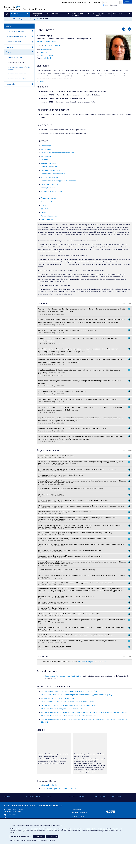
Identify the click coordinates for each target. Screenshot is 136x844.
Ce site (106, 5)
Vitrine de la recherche (49, 785)
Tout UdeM (114, 5)
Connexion (95, 2)
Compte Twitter (47, 55)
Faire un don (116, 797)
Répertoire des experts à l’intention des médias (58, 788)
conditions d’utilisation (47, 840)
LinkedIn (44, 52)
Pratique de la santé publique (51, 191)
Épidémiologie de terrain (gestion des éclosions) (58, 181)
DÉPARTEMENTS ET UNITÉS (34, 797)
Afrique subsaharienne (49, 216)
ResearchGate (46, 50)
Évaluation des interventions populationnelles (57, 153)
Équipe (21, 19)
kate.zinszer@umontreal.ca (46, 41)
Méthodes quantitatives (49, 163)
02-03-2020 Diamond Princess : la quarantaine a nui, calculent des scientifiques (69, 691)
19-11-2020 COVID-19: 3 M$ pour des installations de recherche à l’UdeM (68, 702)
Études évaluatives (48, 202)
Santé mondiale (46, 149)
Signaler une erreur (78, 816)
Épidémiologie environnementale (53, 174)
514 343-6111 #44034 (52, 45)
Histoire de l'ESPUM (13, 42)
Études (49, 797)
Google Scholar (46, 58)
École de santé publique (35, 9)
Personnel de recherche (17, 74)
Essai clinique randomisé (50, 184)
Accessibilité (83, 813)
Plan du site (75, 813)
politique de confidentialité (26, 840)
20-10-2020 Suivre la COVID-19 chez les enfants (58, 698)
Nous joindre (10, 84)
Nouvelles (9, 47)
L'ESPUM (14, 19)
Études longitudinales (49, 198)
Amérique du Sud (47, 219)
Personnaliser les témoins (20, 836)
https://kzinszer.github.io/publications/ (92, 661)
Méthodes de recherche (50, 167)
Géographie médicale (48, 188)
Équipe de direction (15, 57)
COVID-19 (44, 205)
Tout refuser (39, 836)
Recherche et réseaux (77, 797)
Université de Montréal (12, 7)
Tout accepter (52, 836)
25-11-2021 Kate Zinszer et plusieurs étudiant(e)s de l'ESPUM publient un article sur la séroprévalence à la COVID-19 (84, 712)
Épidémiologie (46, 146)
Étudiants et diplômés (98, 797)
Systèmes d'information (49, 177)
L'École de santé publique (15, 31)
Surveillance (45, 160)
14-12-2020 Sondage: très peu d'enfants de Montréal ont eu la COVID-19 (68, 705)
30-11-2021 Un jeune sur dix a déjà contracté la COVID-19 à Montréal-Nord (68, 716)
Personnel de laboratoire (17, 79)
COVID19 (44, 209)
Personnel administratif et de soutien (19, 68)
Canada (43, 212)
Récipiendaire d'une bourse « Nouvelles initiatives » (64, 676)
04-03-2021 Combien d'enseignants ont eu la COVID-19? (62, 709)
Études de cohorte (48, 195)
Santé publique (46, 156)
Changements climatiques (50, 170)
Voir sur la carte (11, 815)
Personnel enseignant (31, 19)
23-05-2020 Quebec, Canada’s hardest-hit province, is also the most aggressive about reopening (76, 695)
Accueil (8, 19)
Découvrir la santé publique (16, 36)
